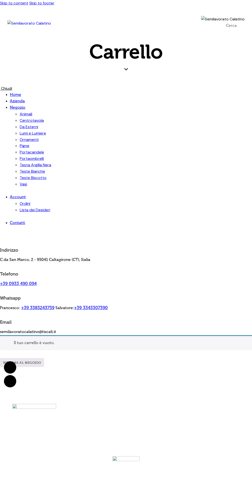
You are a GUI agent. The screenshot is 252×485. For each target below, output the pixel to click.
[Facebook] (220, 413)
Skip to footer (41, 3)
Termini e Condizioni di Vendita (98, 432)
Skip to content (14, 3)
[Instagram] (233, 413)
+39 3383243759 (37, 307)
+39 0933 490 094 (18, 283)
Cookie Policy (146, 432)
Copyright (137, 436)
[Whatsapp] (10, 367)
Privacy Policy (128, 432)
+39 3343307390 (91, 307)
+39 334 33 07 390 (135, 411)
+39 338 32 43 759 (136, 404)
